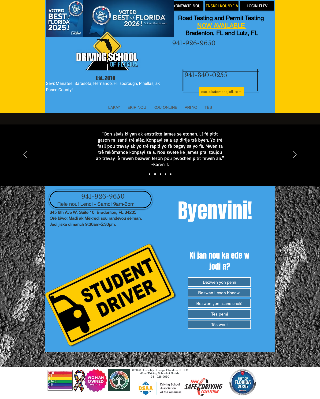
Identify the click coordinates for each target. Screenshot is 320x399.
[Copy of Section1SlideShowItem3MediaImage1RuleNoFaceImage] (165, 174)
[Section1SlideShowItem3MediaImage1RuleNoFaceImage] (160, 174)
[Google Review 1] (149, 174)
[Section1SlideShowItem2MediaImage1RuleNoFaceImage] (155, 174)
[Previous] (25, 155)
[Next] (295, 155)
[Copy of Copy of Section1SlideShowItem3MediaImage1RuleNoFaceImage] (170, 174)
